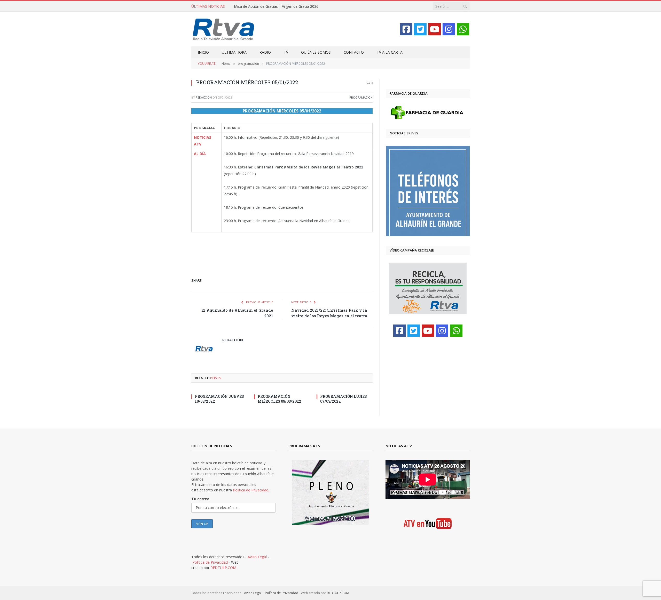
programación (361, 97)
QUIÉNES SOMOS (316, 52)
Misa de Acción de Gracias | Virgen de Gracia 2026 (276, 6)
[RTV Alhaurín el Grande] (223, 29)
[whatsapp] (463, 29)
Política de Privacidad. (251, 490)
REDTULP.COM (223, 567)
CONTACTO (354, 52)
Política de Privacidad (210, 562)
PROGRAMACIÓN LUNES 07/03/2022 (343, 399)
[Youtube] (434, 29)
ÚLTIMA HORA (234, 52)
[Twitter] (420, 29)
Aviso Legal (257, 556)
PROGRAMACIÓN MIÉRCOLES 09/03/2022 (279, 399)
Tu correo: (200, 498)
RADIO (265, 52)
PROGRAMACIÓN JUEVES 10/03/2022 (219, 399)
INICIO (203, 52)
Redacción (204, 97)
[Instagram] (449, 29)
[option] (428, 191)
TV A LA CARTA (390, 52)
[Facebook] (406, 29)
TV (286, 52)
